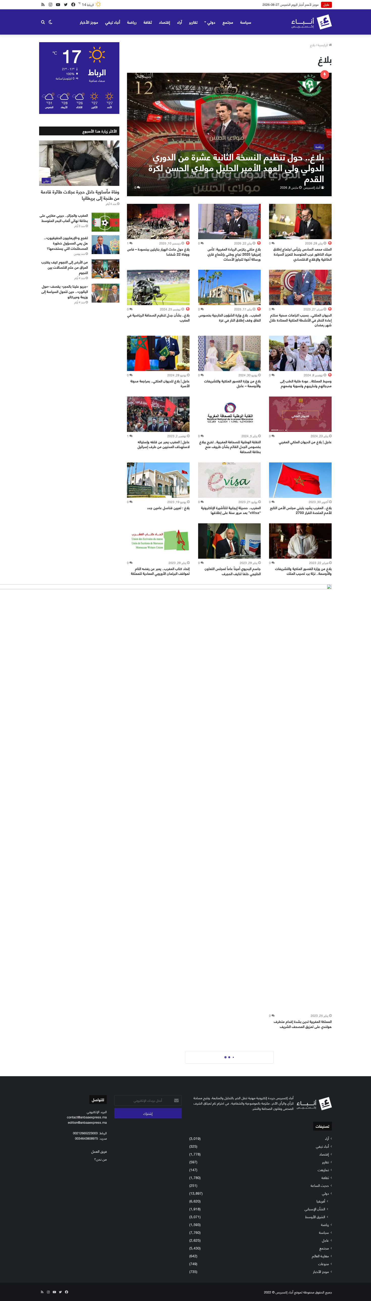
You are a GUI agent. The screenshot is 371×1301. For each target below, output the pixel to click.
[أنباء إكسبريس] (311, 22)
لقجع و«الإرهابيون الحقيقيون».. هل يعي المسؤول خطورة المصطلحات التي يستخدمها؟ (66, 242)
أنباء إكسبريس (312, 187)
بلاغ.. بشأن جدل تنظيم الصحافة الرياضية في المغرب (158, 317)
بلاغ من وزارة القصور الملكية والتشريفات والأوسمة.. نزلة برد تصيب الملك (303, 571)
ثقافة (148, 22)
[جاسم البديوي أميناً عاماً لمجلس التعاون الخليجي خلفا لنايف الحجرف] (229, 541)
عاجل (325, 1240)
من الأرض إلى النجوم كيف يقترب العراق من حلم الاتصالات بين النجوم (64, 267)
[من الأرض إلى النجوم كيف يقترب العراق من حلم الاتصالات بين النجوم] (105, 268)
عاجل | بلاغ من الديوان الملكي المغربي (305, 441)
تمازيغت (323, 1169)
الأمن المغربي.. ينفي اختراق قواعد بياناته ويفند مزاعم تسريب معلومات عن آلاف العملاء (262, 4)
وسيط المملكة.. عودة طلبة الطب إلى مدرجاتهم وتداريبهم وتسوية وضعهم (306, 383)
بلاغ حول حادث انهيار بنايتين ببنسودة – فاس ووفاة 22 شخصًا (158, 251)
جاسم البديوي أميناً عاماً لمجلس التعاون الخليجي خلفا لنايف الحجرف (233, 571)
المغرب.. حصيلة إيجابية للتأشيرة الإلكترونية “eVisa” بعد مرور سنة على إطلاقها (231, 510)
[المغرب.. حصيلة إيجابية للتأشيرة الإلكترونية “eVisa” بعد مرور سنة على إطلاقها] (229, 480)
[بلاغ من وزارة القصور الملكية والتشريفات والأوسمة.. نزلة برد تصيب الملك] (300, 541)
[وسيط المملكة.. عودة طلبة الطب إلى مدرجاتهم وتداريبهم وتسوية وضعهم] (300, 353)
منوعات (323, 1263)
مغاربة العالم (320, 1255)
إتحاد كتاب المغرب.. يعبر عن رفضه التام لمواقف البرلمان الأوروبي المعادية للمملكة (160, 571)
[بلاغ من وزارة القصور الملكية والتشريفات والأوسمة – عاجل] (229, 353)
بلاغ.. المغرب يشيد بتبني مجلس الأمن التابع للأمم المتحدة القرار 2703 (301, 510)
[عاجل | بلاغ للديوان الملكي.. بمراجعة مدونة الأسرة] (158, 353)
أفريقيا (320, 1201)
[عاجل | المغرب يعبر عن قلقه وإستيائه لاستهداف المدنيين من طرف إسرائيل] (158, 414)
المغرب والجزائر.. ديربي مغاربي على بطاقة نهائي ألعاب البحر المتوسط (64, 218)
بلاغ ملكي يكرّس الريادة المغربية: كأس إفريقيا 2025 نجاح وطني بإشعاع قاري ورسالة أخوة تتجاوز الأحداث (234, 254)
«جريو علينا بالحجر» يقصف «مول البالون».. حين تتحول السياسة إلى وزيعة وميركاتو (64, 291)
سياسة (245, 22)
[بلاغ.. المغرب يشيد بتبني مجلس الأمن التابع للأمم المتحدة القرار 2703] (300, 480)
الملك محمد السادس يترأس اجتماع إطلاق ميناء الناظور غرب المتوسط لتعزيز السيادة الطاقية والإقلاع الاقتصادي (302, 254)
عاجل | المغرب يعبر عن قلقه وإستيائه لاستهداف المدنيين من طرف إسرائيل (164, 444)
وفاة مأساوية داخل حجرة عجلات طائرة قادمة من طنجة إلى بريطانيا (80, 194)
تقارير (193, 22)
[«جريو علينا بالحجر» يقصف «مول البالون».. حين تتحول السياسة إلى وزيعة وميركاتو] (105, 293)
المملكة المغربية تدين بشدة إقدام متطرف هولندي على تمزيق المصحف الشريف (303, 1023)
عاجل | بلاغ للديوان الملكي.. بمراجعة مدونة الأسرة (160, 383)
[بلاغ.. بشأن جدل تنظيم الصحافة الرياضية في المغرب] (158, 287)
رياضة (132, 22)
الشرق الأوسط (315, 1216)
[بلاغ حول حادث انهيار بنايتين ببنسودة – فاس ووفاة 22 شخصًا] (158, 221)
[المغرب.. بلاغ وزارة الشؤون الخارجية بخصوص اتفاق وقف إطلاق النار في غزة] (229, 287)
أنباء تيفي (112, 22)
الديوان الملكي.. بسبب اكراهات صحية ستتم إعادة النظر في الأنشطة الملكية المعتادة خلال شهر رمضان (300, 320)
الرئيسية (323, 45)
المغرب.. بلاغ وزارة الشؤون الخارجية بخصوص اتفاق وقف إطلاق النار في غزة (230, 317)
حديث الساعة (320, 1185)
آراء (179, 22)
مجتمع (228, 22)
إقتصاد (164, 22)
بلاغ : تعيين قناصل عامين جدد (168, 507)
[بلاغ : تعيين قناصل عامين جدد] (158, 480)
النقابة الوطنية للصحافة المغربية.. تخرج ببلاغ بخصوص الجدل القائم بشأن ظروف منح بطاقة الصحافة (230, 446)
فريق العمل (99, 1151)
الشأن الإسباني (315, 1208)
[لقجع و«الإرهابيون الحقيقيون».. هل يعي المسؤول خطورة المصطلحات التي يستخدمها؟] (105, 244)
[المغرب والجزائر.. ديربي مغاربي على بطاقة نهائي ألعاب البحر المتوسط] (105, 222)
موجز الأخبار (89, 22)
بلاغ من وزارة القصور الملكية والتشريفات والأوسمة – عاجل (232, 383)
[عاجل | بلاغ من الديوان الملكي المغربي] (300, 414)
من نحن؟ (100, 1159)
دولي (211, 22)
